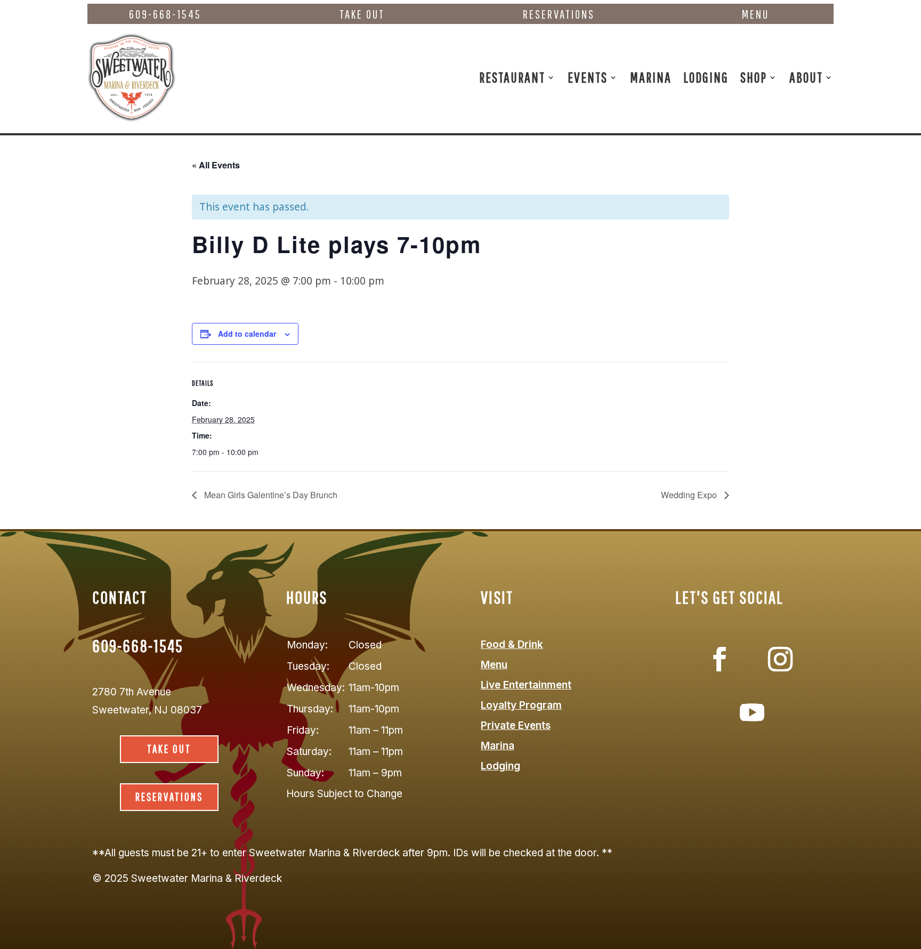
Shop (753, 77)
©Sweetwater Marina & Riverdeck (187, 878)
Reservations (559, 14)
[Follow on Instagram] (780, 659)
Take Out (362, 14)
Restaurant (512, 77)
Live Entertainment (526, 685)
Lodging (706, 77)
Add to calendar (247, 333)
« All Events (216, 165)
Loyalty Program (521, 705)
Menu (755, 14)
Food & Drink (512, 644)
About (806, 77)
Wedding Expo (690, 495)
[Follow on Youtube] (752, 712)
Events (588, 77)
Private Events (516, 725)
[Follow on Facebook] (719, 659)
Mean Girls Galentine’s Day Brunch (269, 495)
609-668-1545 (165, 14)
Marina (651, 77)
